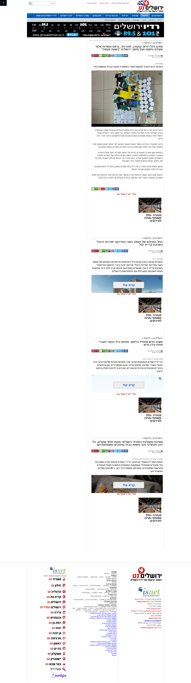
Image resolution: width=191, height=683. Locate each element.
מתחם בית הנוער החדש (151, 359)
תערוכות (106, 586)
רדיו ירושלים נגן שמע (46, 15)
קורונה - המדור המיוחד (107, 605)
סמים (157, 64)
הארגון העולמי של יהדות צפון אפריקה (104, 617)
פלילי (159, 20)
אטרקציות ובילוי (95, 596)
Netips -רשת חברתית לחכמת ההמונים (103, 618)
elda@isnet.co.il (143, 602)
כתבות (114, 593)
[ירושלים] (149, 13)
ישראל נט (113, 638)
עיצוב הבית (113, 632)
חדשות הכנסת (123, 20)
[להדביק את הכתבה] (101, 190)
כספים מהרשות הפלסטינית (140, 459)
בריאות (106, 596)
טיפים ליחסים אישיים (109, 623)
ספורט (135, 15)
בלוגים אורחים (79, 600)
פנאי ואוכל (87, 610)
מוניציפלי (136, 20)
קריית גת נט (112, 652)
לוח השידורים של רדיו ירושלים (104, 610)
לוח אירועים (84, 586)
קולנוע (75, 586)
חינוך (144, 20)
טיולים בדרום (112, 628)
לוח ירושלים (66, 15)
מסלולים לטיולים (111, 627)
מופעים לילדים (95, 586)
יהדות (91, 608)
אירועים (114, 589)
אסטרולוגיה (86, 593)
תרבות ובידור (111, 15)
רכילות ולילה (111, 580)
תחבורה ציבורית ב (91, 612)
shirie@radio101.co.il (149, 628)
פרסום (114, 655)
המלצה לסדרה (111, 622)
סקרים (151, 20)
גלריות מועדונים (103, 589)
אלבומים (97, 15)
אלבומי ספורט (90, 589)
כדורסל (106, 573)
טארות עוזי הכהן (92, 600)
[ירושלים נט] (145, 582)
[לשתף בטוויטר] (117, 56)
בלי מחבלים (154, 459)
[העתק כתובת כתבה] (110, 56)
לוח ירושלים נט (101, 608)
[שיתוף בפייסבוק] (124, 56)
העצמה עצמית (111, 625)
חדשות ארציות (109, 20)
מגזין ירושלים (82, 15)
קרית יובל (155, 259)
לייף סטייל (112, 594)
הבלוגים (113, 598)
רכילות (125, 15)
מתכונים (114, 640)
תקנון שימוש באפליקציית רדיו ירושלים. (146, 611)
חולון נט (114, 654)
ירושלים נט (157, 15)
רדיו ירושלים (104, 612)
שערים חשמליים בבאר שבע (107, 615)
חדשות (145, 15)
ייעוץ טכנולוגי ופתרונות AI (108, 630)
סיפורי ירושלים (97, 593)
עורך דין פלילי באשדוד (109, 637)
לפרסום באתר (92, 3)
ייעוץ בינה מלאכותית (91, 607)
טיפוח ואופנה (112, 633)
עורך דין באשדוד (111, 635)
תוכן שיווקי (113, 603)
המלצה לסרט (112, 620)
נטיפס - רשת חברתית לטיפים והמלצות (103, 613)
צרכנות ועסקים (110, 601)
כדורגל (114, 573)
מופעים (114, 586)
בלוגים (107, 593)
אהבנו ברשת (82, 608)
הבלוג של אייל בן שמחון (108, 600)
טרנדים (114, 596)
